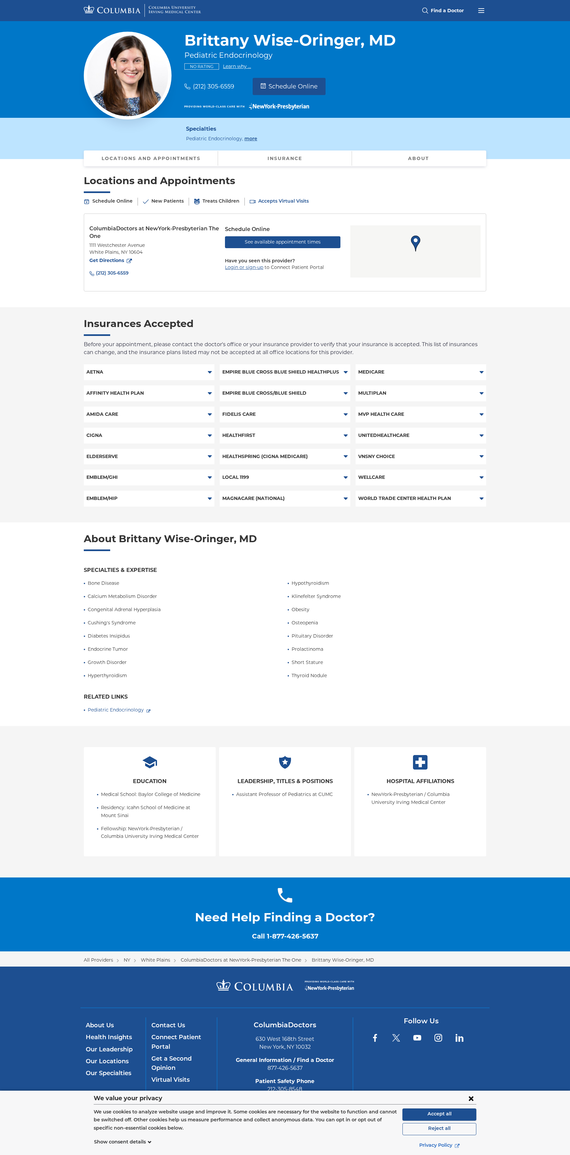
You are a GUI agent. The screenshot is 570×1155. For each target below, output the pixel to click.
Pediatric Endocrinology (116, 710)
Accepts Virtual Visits (283, 201)
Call (285, 936)
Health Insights (109, 1038)
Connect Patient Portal (176, 1042)
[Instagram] (438, 1037)
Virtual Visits (170, 1080)
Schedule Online (293, 86)
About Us (100, 1026)
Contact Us (168, 1026)
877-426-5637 (285, 1068)
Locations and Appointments (151, 158)
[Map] (415, 251)
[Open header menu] (481, 10)
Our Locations (107, 1062)
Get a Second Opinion (171, 1064)
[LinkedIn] (459, 1037)
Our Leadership (109, 1050)
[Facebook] (375, 1037)
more (250, 139)
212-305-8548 (285, 1089)
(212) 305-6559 (213, 86)
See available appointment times (283, 242)
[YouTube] (417, 1037)
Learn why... (237, 66)
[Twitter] (396, 1037)
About (418, 158)
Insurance (285, 158)
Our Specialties (108, 1074)
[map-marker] (415, 243)
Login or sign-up (244, 267)
